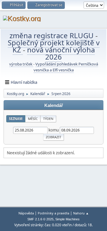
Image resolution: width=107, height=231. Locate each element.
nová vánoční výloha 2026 (61, 53)
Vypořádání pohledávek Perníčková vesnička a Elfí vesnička (66, 67)
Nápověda (26, 213)
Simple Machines (67, 219)
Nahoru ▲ (81, 213)
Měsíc (33, 118)
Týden (48, 118)
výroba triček (21, 64)
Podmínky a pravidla (53, 213)
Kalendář (53, 105)
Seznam (16, 118)
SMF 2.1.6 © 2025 (40, 219)
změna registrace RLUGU (52, 35)
